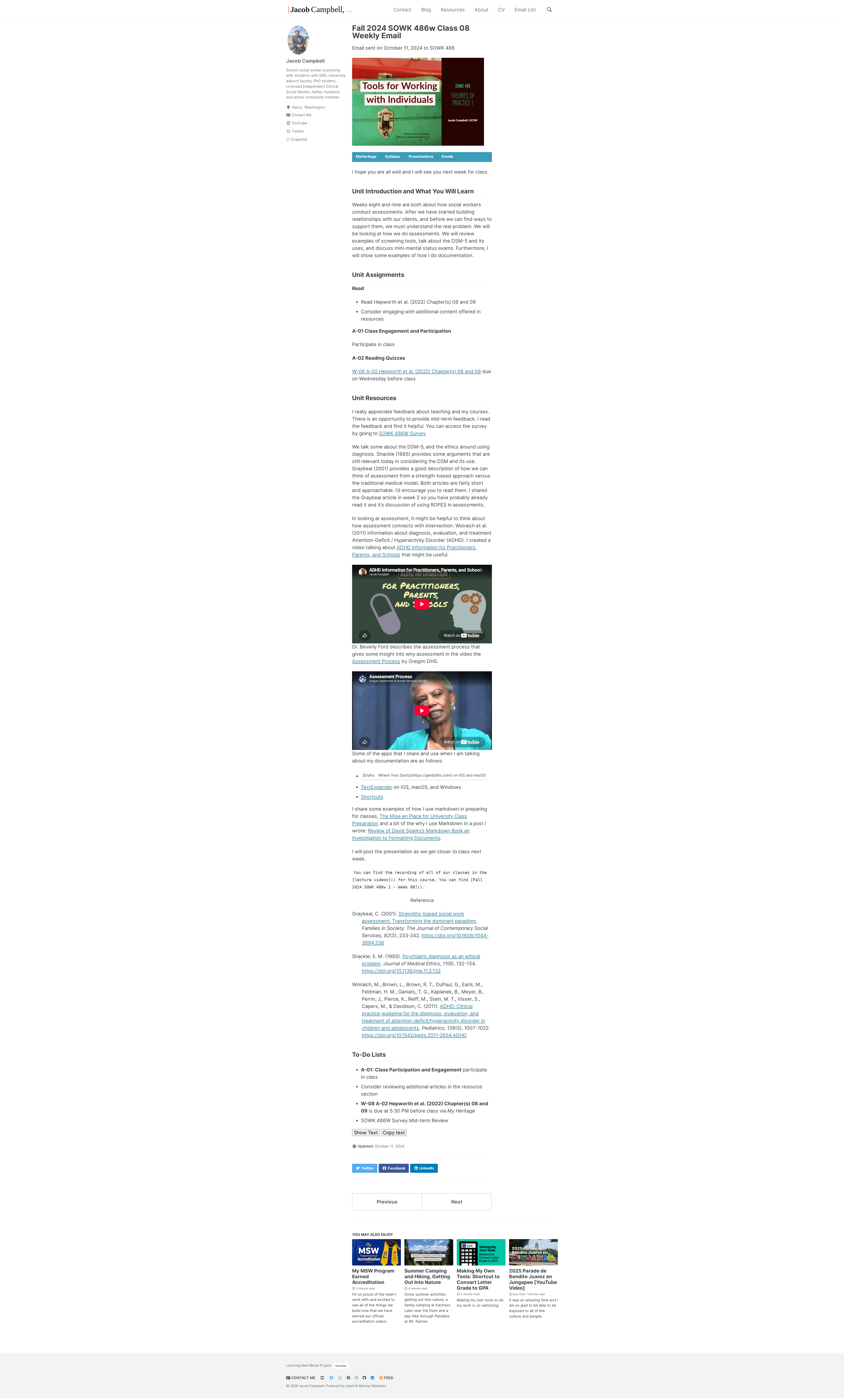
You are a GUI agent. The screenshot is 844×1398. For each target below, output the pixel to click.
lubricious (340, 1365)
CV (501, 10)
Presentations (421, 156)
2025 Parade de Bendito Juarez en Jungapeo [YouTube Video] (533, 1279)
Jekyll (350, 1386)
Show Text (366, 1132)
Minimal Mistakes (372, 1386)
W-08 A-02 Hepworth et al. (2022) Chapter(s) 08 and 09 (416, 371)
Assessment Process (376, 661)
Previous (387, 1202)
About (481, 10)
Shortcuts (372, 797)
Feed (388, 1378)
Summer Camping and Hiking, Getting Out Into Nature (427, 1276)
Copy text (394, 1132)
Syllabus (392, 156)
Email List (525, 10)
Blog (426, 10)
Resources (453, 10)
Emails (447, 156)
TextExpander (376, 787)
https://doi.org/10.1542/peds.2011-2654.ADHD (414, 1035)
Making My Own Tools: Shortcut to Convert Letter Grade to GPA (478, 1279)
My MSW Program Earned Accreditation (373, 1276)
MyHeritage (366, 156)
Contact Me (302, 1378)
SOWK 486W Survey (402, 433)
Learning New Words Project (308, 1365)
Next (456, 1202)
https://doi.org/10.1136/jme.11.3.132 (401, 971)
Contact (402, 10)
